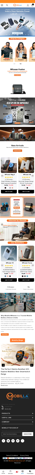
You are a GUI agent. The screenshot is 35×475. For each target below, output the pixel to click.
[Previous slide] (2, 175)
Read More (5, 334)
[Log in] (28, 5)
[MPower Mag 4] (9, 165)
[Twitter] (22, 441)
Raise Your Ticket (8, 408)
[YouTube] (17, 441)
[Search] (7, 5)
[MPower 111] (9, 253)
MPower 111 (10, 263)
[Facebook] (3, 441)
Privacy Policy (24, 455)
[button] (2, 225)
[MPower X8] (26, 165)
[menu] (2, 5)
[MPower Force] (26, 253)
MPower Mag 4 (10, 175)
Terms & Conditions (12, 455)
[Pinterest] (13, 441)
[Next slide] (20, 64)
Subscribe (28, 434)
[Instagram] (8, 441)
